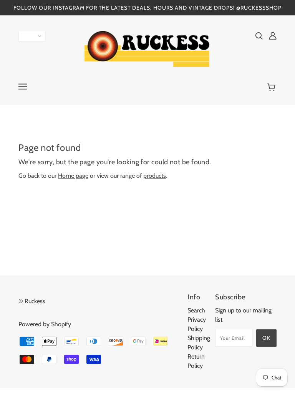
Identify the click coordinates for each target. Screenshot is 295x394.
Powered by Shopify (44, 324)
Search (196, 310)
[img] (259, 35)
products (154, 175)
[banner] (147, 48)
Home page (73, 175)
